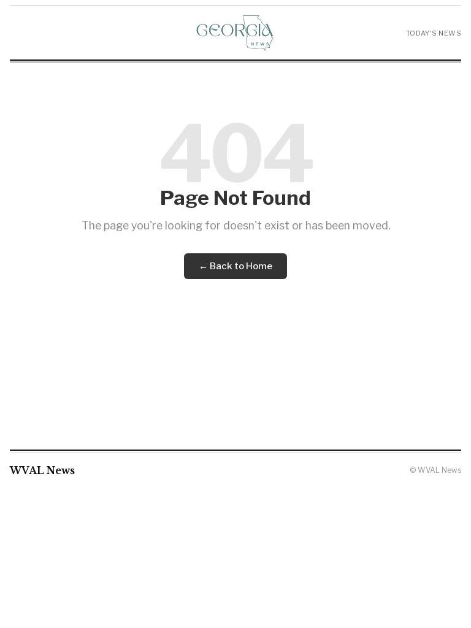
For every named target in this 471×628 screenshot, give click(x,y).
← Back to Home (235, 266)
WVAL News (42, 470)
